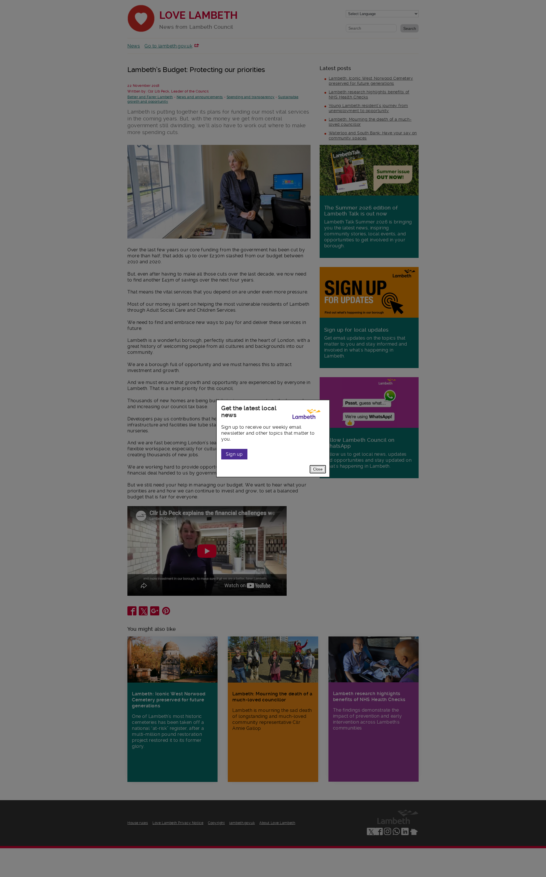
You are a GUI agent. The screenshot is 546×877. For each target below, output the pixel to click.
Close (317, 469)
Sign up (234, 454)
